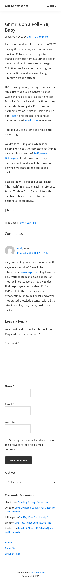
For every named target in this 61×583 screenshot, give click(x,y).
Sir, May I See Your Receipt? (34, 517)
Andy (20, 248)
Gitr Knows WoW (16, 6)
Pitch (13, 116)
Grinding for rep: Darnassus (33, 502)
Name (9, 386)
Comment (12, 343)
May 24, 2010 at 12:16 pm (32, 253)
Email (9, 404)
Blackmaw (31, 120)
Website (10, 422)
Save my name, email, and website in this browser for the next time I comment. (29, 444)
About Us (10, 548)
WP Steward (38, 572)
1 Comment (41, 36)
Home (8, 542)
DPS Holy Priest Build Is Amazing (33, 522)
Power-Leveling (27, 222)
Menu (53, 5)
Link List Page (12, 553)
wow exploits (29, 272)
